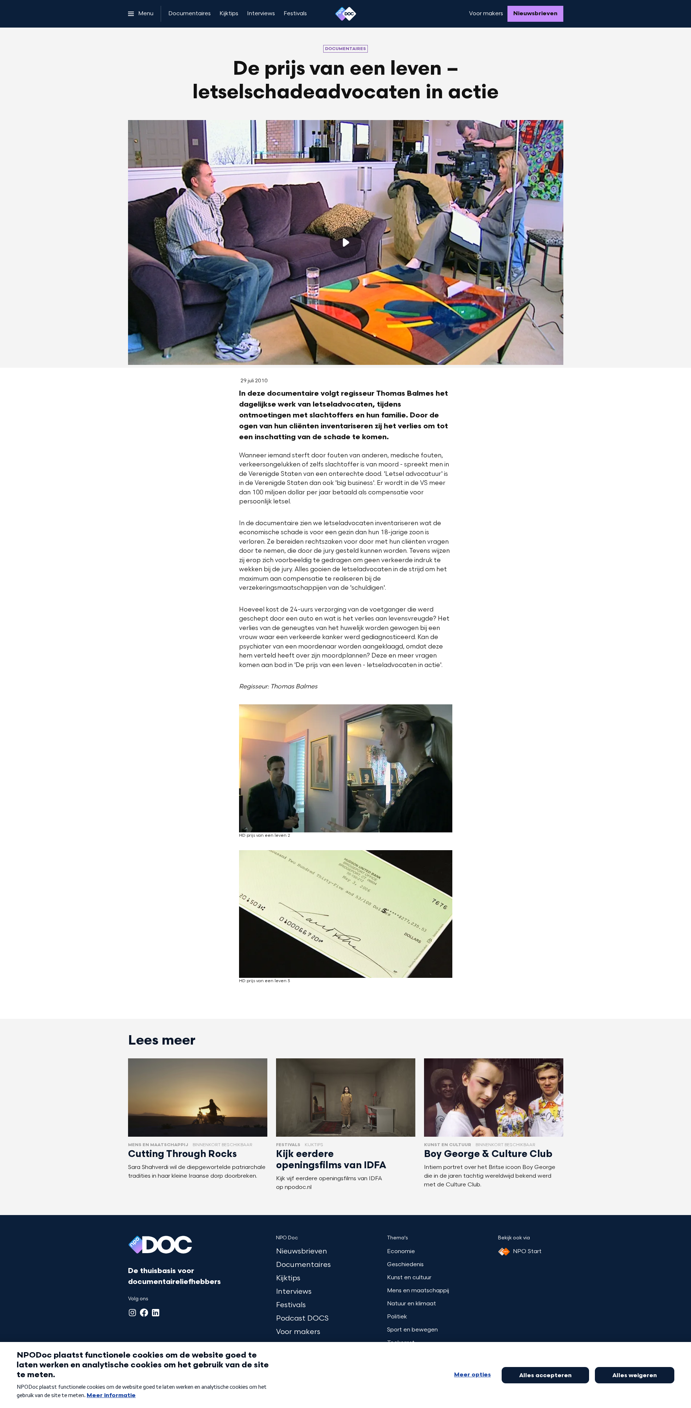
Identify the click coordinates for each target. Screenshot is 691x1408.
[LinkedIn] (155, 1312)
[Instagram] (132, 1312)
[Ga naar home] (346, 14)
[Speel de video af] (346, 242)
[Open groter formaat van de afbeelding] (345, 768)
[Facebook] (144, 1312)
